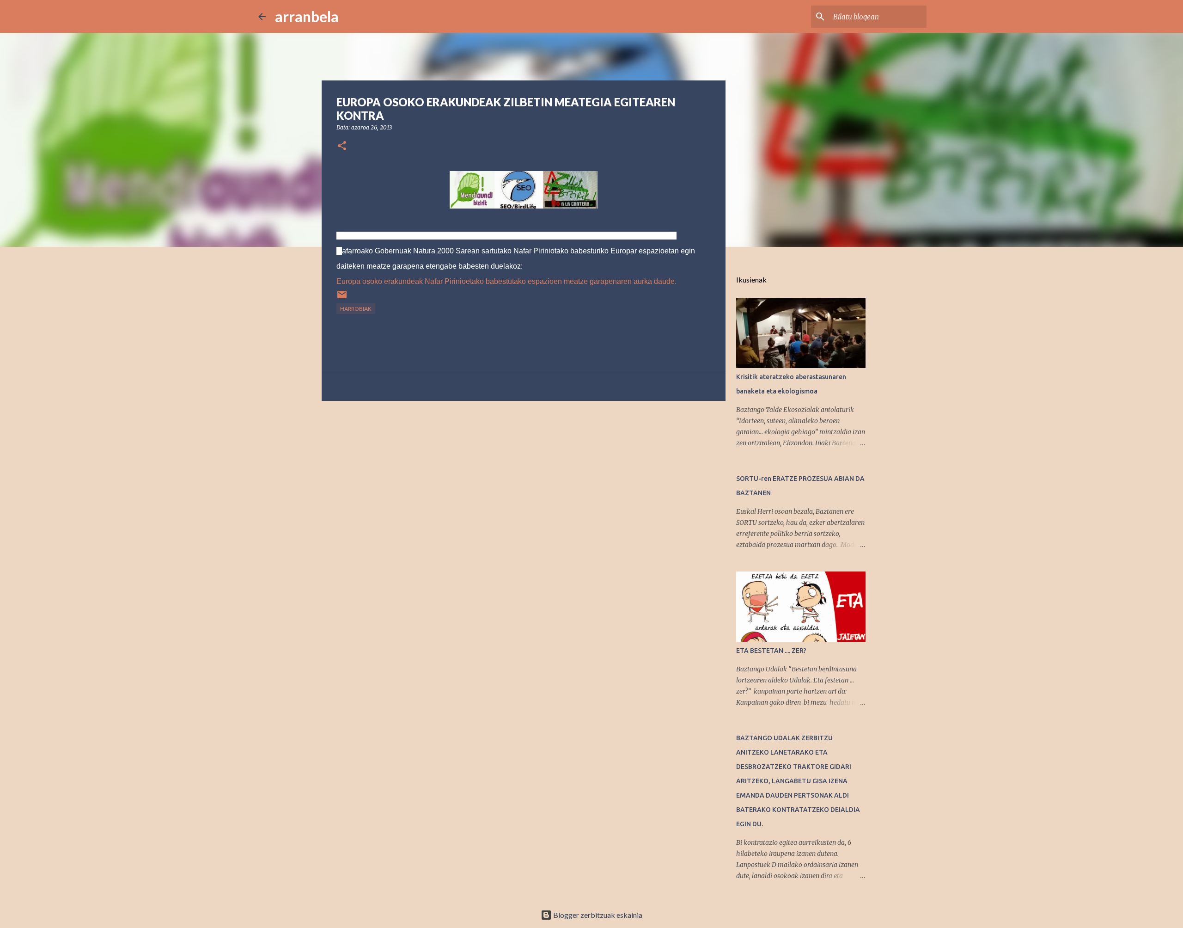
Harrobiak (356, 308)
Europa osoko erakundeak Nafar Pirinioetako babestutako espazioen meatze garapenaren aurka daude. (506, 281)
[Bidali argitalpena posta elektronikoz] (342, 298)
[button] (342, 146)
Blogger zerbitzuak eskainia (597, 914)
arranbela (307, 16)
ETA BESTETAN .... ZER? (771, 650)
